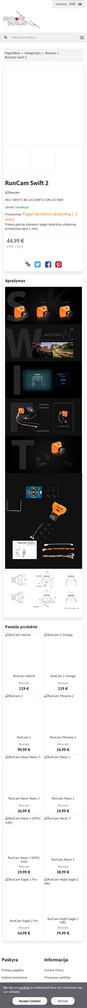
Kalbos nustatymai (14, 977)
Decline (63, 1001)
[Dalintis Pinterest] (58, 264)
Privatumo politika (57, 977)
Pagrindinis (12, 53)
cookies (24, 987)
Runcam (50, 53)
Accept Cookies (30, 1001)
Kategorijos (33, 53)
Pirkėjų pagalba (13, 970)
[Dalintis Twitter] (37, 264)
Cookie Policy (54, 970)
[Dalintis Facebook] (48, 264)
